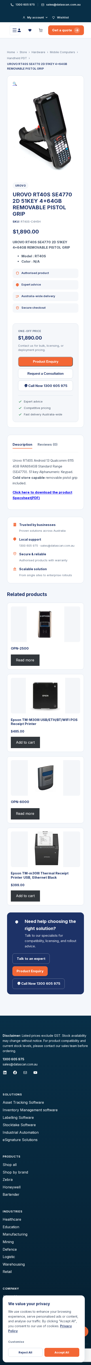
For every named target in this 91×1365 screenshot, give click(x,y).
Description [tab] (22, 444)
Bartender (11, 1194)
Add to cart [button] (25, 742)
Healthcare (12, 1219)
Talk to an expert (31, 958)
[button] (15, 83)
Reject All (25, 1352)
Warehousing (14, 1264)
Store (23, 52)
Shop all (10, 1164)
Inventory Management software (30, 1110)
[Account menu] (19, 30)
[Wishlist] (30, 30)
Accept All (62, 1352)
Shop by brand (15, 1172)
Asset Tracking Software (23, 1102)
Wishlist (63, 17)
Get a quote (62, 30)
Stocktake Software (19, 1125)
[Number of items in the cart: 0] (41, 30)
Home (11, 52)
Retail (7, 1271)
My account (35, 17)
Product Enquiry (45, 361)
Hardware (38, 52)
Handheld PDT (17, 58)
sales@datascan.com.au (63, 4)
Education (11, 1227)
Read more (25, 660)
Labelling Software (18, 1117)
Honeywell (12, 1187)
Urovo (20, 185)
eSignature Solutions (20, 1140)
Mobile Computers (62, 52)
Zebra (8, 1179)
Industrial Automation (21, 1132)
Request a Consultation (45, 373)
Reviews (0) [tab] (47, 444)
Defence (10, 1249)
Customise (16, 1341)
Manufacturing (15, 1234)
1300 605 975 (24, 4)
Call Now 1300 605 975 (47, 386)
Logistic (9, 1256)
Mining (8, 1242)
